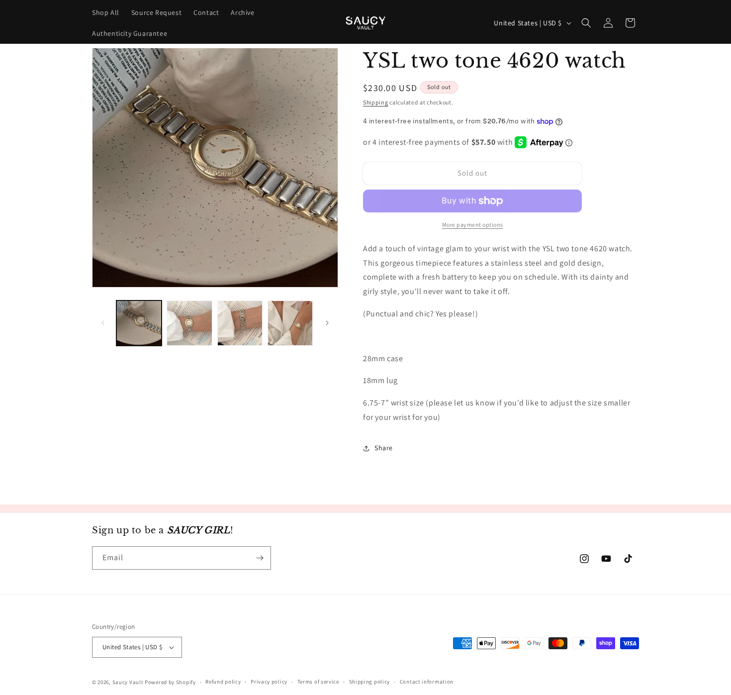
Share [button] (383, 447)
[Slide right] (327, 323)
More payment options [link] (472, 224)
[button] (586, 23)
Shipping (375, 102)
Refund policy (223, 681)
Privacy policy (269, 681)
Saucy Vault (128, 682)
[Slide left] (103, 323)
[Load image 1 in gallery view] (139, 323)
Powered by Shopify (170, 682)
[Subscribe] (260, 558)
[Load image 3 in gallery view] (240, 323)
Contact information (427, 681)
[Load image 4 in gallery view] (290, 323)
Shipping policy (369, 681)
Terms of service (318, 681)
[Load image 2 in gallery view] (189, 323)
